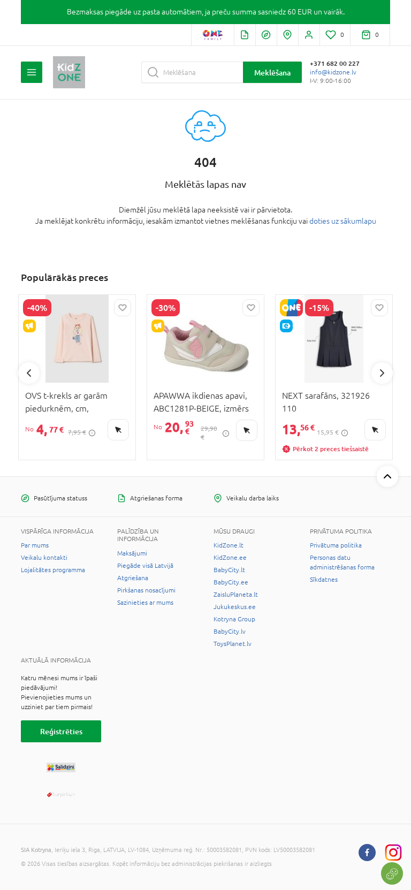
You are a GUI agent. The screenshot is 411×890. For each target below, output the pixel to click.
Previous (29, 373)
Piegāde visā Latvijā (145, 565)
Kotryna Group (234, 619)
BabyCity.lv (230, 631)
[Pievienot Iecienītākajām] (123, 308)
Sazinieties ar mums (145, 602)
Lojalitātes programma (53, 570)
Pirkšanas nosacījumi (146, 590)
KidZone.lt (228, 545)
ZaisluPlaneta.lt (236, 594)
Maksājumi (132, 553)
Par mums (35, 545)
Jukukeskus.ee (235, 607)
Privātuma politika (336, 545)
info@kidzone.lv (333, 72)
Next (382, 373)
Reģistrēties (61, 731)
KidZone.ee (230, 557)
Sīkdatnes (324, 579)
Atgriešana (132, 578)
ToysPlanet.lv (233, 644)
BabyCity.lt (229, 570)
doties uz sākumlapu (342, 221)
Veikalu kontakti (44, 557)
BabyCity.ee (231, 582)
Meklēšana (272, 72)
